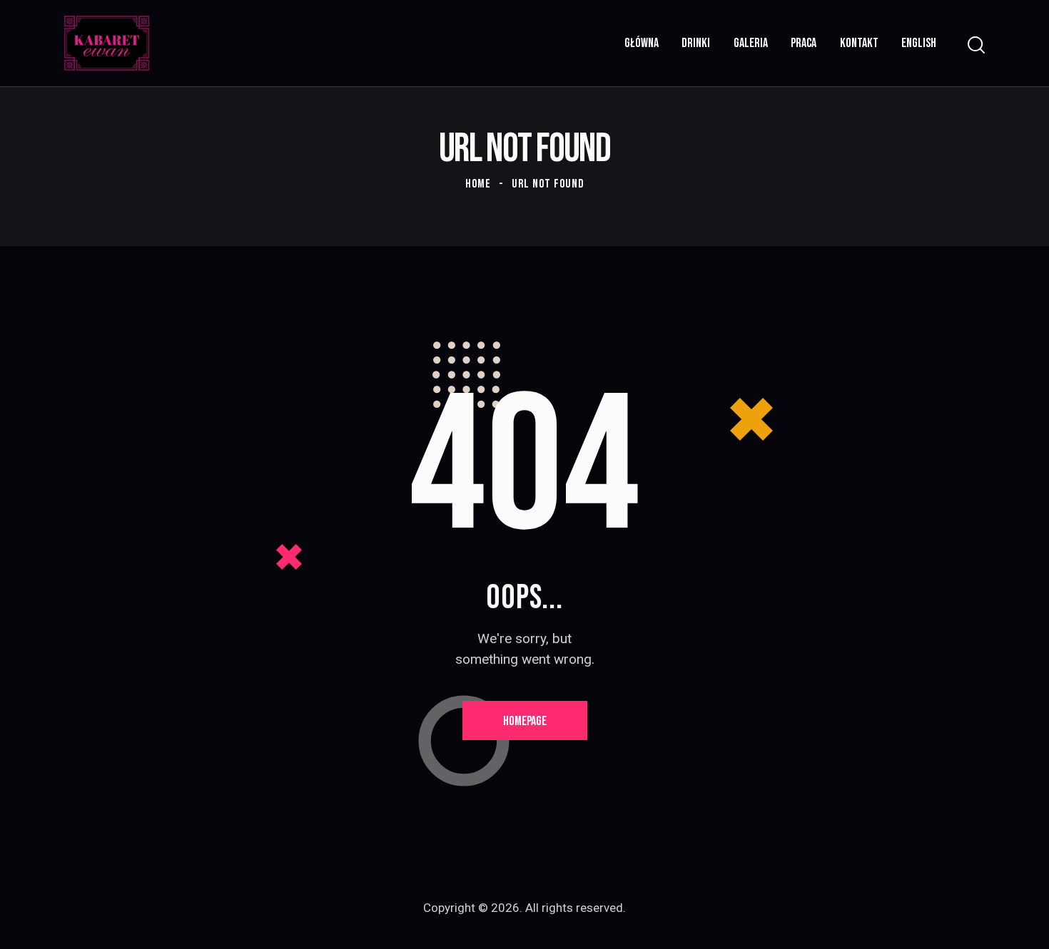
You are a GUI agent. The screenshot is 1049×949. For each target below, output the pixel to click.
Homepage (525, 721)
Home (478, 184)
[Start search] (976, 45)
